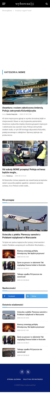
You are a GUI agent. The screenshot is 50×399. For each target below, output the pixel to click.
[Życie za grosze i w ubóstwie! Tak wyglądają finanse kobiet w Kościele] (8, 265)
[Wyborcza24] (25, 4)
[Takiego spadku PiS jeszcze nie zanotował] (8, 277)
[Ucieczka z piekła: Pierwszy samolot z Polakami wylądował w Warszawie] (25, 218)
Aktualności (8, 103)
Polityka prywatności (33, 379)
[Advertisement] (25, 40)
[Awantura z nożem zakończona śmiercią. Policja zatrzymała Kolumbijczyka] (25, 91)
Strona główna (14, 379)
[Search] (46, 3)
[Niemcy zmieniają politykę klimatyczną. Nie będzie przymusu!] (8, 254)
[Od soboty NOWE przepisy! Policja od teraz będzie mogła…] (25, 153)
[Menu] (3, 3)
